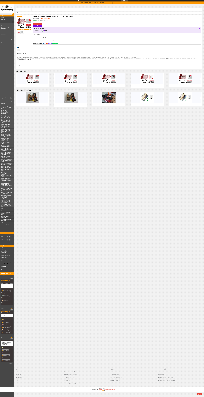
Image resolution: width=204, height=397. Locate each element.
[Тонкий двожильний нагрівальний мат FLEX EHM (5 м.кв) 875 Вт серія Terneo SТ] (71, 78)
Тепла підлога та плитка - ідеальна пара (5, 217)
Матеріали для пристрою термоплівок (70, 374)
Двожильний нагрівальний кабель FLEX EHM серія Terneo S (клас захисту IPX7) (6, 135)
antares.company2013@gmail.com (6, 270)
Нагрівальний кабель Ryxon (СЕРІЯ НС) (6, 67)
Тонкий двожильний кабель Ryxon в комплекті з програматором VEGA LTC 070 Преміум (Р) (6, 197)
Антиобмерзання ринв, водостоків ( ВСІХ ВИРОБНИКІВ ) (6, 45)
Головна (18, 9)
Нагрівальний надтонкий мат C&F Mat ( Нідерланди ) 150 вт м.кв (6, 205)
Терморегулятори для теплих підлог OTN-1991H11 (166, 380)
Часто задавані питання (5, 228)
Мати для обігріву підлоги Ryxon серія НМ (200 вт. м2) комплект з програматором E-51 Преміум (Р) (6, 93)
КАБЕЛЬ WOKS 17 (66, 378)
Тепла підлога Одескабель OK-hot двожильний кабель (6, 193)
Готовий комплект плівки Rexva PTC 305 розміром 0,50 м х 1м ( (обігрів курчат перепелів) (7, 286)
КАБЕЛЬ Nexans (160, 371)
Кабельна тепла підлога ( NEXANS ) (69, 372)
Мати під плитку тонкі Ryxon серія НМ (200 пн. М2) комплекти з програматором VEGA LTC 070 (6, 88)
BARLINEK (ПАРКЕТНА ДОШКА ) (116, 380)
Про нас (2, 222)
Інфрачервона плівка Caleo (115, 375)
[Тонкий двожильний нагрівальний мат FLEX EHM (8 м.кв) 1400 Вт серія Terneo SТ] (185, 78)
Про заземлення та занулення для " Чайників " (6, 220)
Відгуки (2, 226)
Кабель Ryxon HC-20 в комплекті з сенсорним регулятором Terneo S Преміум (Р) (6, 185)
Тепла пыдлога (66, 368)
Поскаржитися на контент (103, 389)
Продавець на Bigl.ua (102, 388)
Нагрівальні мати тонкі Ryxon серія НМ (6, 70)
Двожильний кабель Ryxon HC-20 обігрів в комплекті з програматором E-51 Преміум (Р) (6, 180)
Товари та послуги (4, 21)
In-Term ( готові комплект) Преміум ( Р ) (5, 143)
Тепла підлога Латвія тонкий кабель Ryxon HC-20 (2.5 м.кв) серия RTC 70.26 (6, 343)
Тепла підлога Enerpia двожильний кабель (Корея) (6, 167)
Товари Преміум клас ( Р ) (5, 53)
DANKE (17, 380)
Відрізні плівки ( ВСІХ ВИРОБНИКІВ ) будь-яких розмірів (5, 34)
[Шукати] (13, 14)
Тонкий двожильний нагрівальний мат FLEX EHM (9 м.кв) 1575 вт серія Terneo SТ (32, 84)
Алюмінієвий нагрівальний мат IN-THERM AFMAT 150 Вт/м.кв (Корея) (6, 160)
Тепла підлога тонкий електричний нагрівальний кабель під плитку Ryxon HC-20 (6, 97)
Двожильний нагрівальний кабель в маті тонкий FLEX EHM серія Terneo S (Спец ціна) (6, 116)
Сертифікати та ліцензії (5, 224)
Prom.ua (107, 387)
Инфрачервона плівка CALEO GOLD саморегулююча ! (167, 378)
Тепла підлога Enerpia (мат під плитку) (6, 170)
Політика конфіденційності (111, 389)
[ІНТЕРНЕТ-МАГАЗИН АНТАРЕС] (7, 7)
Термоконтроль (19, 377)
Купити (37, 23)
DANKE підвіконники (161, 375)
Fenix (17, 369)
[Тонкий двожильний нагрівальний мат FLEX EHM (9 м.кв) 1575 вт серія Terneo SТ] (32, 78)
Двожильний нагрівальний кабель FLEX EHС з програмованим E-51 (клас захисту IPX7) (5, 126)
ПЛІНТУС (112, 372)
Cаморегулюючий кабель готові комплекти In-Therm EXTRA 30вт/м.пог (5, 201)
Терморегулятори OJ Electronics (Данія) (70, 371)
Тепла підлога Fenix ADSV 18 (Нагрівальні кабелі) (6, 42)
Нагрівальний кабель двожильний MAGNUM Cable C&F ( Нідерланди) (6, 149)
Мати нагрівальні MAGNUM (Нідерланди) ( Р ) (5, 157)
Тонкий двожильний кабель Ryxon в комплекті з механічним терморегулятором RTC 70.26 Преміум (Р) (6, 174)
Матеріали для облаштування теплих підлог (6, 31)
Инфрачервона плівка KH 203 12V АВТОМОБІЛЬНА (166, 372)
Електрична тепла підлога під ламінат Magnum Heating (6, 146)
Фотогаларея (3, 19)
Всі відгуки (10, 363)
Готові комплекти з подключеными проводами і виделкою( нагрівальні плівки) (6, 38)
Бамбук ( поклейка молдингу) (116, 378)
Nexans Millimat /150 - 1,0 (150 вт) (69, 377)
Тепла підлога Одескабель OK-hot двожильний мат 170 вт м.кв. (6, 189)
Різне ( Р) (2, 55)
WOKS (17, 378)
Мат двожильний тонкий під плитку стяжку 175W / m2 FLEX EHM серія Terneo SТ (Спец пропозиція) (6, 121)
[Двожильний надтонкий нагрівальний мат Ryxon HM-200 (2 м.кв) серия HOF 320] (185, 97)
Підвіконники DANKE (67, 380)
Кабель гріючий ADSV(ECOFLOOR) (163, 368)
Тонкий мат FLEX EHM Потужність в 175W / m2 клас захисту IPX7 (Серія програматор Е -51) (6, 112)
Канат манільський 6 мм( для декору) (117, 377)
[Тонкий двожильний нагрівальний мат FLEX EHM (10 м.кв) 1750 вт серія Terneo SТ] (109, 78)
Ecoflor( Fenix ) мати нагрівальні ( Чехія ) (4, 51)
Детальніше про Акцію (117, 2)
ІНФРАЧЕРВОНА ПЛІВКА (115, 374)
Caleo (17, 368)
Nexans (17, 372)
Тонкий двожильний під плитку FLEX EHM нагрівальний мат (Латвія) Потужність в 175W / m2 (6, 102)
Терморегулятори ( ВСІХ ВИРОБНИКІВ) (5, 28)
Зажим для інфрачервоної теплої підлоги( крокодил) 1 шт (7, 316)
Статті (2, 210)
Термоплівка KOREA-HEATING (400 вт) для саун (165, 377)
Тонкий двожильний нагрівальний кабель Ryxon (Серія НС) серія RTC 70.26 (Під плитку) (6, 59)
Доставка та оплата (4, 230)
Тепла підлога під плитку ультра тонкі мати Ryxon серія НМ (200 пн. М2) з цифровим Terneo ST (6, 78)
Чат (200, 394)
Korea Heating (18, 371)
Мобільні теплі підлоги (67, 385)
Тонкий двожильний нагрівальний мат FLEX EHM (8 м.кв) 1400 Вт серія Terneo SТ (185, 84)
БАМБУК (112, 369)
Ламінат (65, 369)
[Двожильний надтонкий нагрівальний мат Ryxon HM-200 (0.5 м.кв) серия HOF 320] (147, 97)
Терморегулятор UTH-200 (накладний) (164, 369)
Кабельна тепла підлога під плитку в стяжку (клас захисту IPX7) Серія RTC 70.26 (6, 139)
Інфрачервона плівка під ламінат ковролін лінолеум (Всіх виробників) (5, 24)
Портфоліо (2, 17)
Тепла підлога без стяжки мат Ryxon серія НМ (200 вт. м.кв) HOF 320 (6, 74)
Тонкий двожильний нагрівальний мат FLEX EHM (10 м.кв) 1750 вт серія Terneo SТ (109, 84)
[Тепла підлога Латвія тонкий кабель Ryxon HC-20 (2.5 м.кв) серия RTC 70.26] (32, 97)
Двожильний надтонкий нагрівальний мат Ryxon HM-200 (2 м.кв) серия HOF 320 (185, 103)
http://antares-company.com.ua (6, 267)
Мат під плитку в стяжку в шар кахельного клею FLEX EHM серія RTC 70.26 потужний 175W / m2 (6, 107)
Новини (2, 208)
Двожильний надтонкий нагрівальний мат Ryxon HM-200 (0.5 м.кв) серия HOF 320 (147, 103)
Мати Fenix (65, 375)
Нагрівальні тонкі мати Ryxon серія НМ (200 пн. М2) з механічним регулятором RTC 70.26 (6, 83)
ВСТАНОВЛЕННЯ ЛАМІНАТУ (115, 368)
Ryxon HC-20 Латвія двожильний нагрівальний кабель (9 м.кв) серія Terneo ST (109, 103)
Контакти (39, 9)
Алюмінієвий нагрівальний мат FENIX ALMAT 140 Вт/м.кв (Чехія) (6, 164)
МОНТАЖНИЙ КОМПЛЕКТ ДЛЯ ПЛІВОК (70, 383)
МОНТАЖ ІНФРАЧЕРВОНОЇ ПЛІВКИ (116, 371)
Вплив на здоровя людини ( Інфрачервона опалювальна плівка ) (5, 213)
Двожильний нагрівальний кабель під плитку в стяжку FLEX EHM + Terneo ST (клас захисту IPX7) (5, 131)
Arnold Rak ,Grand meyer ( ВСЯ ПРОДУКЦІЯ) (6, 48)
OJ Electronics (18, 374)
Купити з (35, 25)
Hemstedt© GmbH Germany (20, 375)
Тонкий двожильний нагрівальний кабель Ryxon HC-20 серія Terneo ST (6, 64)
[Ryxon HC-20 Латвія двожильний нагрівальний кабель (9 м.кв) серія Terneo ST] (109, 97)
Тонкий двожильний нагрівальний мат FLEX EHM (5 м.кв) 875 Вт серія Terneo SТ (70, 84)
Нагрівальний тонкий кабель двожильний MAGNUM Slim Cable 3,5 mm (6, 153)
